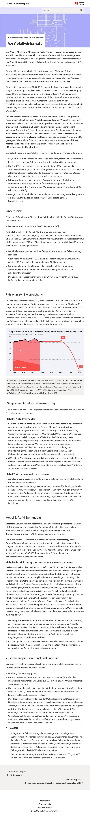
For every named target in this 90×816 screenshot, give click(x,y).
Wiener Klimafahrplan (17, 3)
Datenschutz (45, 804)
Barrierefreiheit (45, 807)
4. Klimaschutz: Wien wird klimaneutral (26, 37)
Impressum (45, 800)
